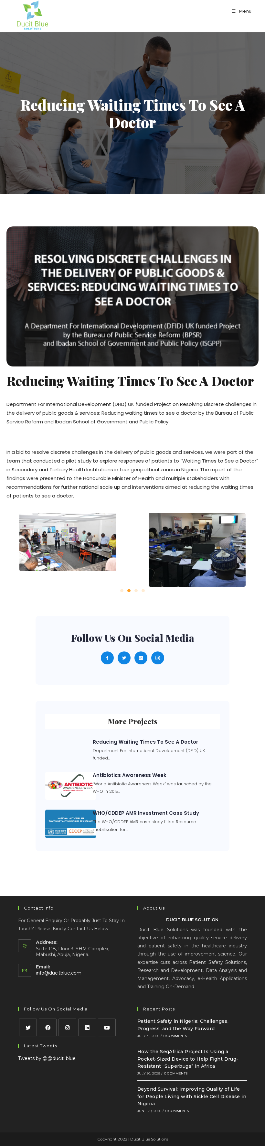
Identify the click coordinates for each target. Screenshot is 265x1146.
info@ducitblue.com (58, 973)
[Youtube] (107, 1027)
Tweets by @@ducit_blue (47, 1058)
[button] (121, 590)
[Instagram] (67, 1027)
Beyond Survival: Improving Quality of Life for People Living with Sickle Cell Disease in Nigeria (191, 1096)
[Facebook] (48, 1027)
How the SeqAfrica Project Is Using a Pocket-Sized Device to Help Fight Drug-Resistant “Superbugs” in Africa (187, 1059)
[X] (28, 1027)
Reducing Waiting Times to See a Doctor (145, 741)
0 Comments (175, 1036)
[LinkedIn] (87, 1027)
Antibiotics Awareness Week (129, 775)
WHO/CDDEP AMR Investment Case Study (146, 813)
